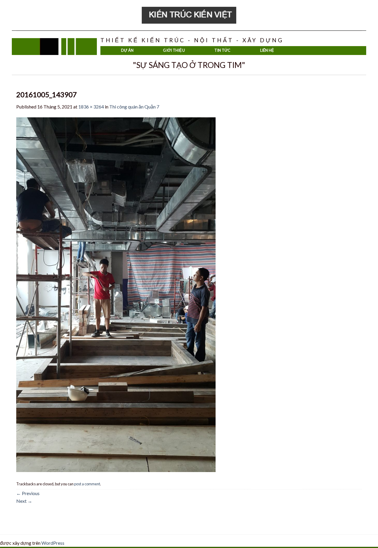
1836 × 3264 (91, 106)
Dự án (127, 50)
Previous (28, 493)
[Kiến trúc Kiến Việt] (189, 15)
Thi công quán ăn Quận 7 (134, 106)
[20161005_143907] (116, 294)
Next (24, 501)
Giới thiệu (174, 50)
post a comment (87, 483)
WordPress (52, 543)
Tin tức (222, 50)
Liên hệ (267, 50)
